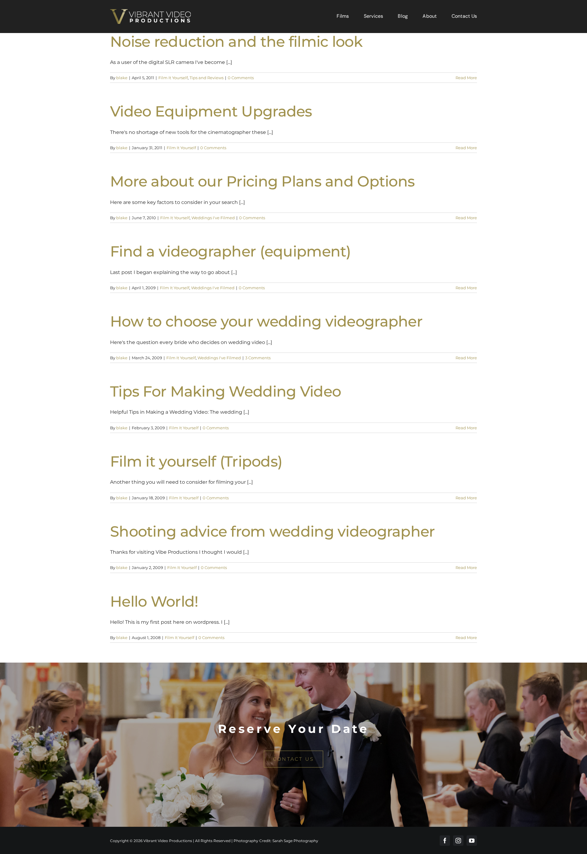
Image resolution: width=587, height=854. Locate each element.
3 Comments (258, 357)
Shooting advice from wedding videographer (272, 531)
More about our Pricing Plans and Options (262, 181)
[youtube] (472, 840)
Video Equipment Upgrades (211, 111)
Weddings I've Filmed (213, 217)
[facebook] (445, 840)
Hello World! (154, 601)
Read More (466, 77)
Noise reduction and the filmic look (236, 41)
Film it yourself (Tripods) (196, 461)
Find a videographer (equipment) (230, 251)
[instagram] (458, 840)
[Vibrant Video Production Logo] (150, 11)
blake (121, 77)
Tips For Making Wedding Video (225, 391)
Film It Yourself (173, 77)
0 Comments (241, 77)
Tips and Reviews (206, 77)
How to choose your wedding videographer (266, 321)
